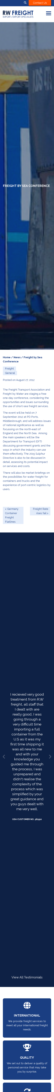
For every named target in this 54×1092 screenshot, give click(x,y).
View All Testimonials (27, 977)
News (17, 357)
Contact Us (40, 2)
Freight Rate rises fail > (40, 511)
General (10, 372)
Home (7, 357)
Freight (9, 368)
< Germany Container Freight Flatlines (11, 515)
